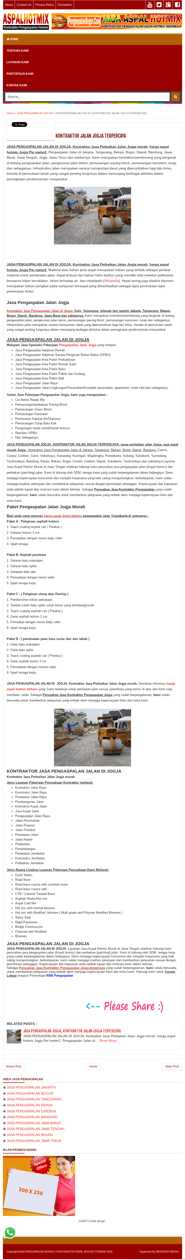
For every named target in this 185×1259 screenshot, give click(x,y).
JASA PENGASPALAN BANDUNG (32, 1117)
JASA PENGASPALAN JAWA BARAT (34, 1123)
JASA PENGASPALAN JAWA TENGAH (35, 1129)
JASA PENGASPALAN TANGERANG (34, 1099)
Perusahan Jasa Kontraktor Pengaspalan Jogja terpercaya (62, 968)
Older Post (172, 1066)
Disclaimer (65, 4)
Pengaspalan (68, 345)
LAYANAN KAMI (18, 62)
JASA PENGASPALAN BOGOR (30, 1093)
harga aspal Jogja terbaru (63, 516)
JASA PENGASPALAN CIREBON (31, 1111)
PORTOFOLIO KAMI (20, 73)
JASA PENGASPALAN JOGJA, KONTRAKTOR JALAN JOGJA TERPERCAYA (72, 1031)
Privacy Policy (44, 4)
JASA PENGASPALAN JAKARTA (31, 1087)
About (9, 4)
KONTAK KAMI (17, 85)
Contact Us (24, 4)
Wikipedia (111, 281)
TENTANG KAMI (17, 50)
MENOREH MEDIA (167, 1251)
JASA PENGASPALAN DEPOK (30, 1105)
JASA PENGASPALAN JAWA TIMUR (34, 1141)
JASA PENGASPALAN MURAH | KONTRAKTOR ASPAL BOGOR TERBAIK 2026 (65, 1251)
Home (14, 39)
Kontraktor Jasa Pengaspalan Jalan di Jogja (39, 311)
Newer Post (13, 1066)
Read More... (109, 1040)
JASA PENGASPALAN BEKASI (30, 1135)
